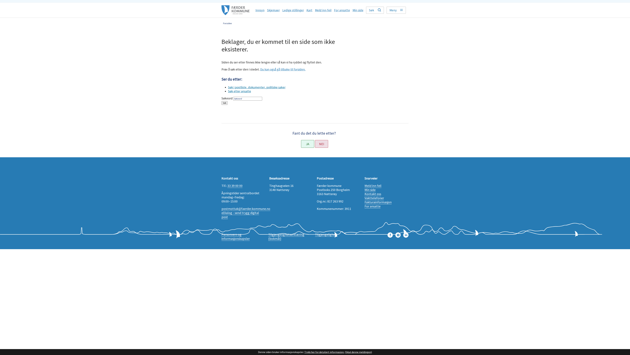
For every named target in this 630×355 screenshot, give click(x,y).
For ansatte (372, 206)
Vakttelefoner (374, 198)
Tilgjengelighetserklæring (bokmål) (286, 236)
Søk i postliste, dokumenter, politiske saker (256, 87)
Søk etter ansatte (239, 91)
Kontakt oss (373, 194)
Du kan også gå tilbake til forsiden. (282, 69)
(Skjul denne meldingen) (358, 352)
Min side (370, 190)
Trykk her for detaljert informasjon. (324, 352)
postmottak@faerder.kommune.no (245, 209)
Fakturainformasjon (378, 202)
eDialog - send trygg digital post (240, 215)
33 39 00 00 (234, 186)
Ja (307, 144)
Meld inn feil (373, 186)
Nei (321, 144)
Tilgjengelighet (325, 234)
